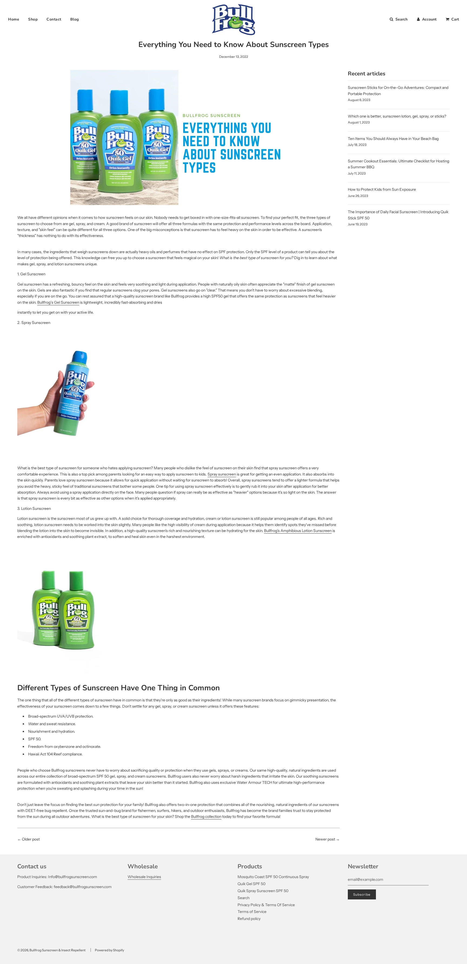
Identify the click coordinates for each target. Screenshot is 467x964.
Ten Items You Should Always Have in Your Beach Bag (393, 138)
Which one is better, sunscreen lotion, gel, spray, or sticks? (397, 116)
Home (13, 19)
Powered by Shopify (109, 950)
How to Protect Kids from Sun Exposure (382, 189)
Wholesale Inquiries (144, 876)
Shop (33, 19)
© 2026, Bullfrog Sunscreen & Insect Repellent (51, 950)
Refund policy (249, 918)
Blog (74, 19)
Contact (53, 19)
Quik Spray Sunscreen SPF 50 (263, 890)
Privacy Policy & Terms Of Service (266, 904)
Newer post (325, 839)
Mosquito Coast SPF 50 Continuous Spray (273, 876)
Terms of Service (252, 911)
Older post (31, 839)
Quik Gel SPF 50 (251, 883)
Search (243, 897)
